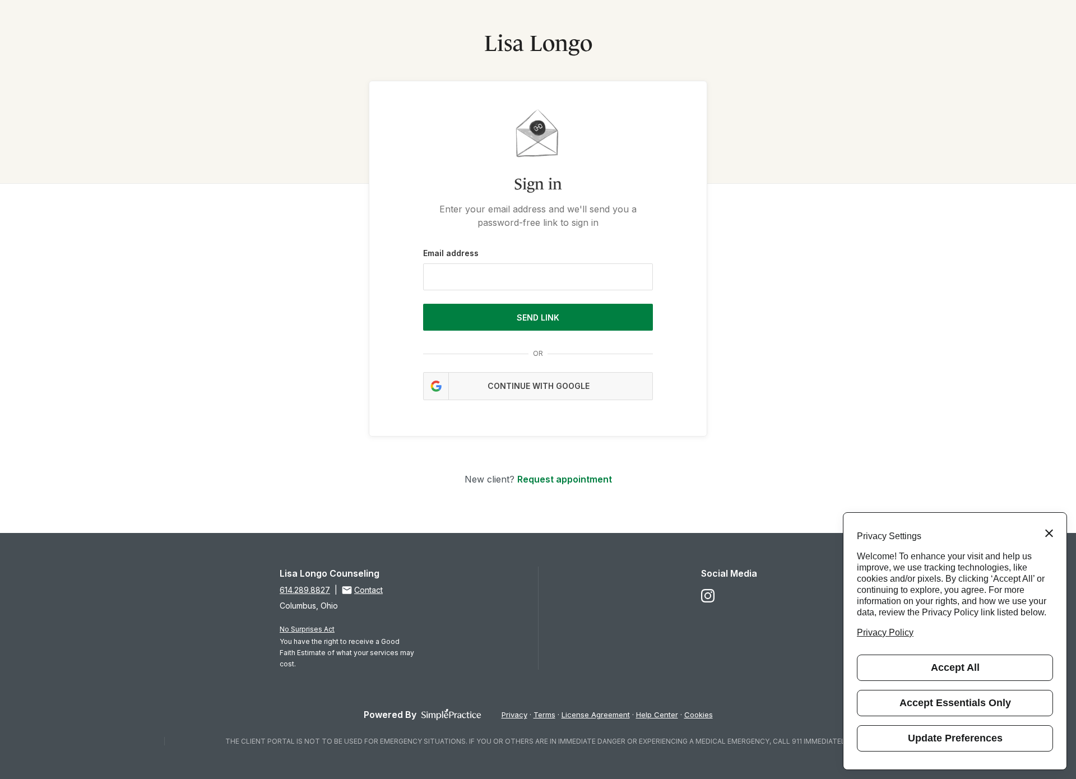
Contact (368, 590)
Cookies (698, 714)
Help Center (657, 714)
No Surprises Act (307, 629)
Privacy (514, 714)
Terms (544, 714)
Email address (451, 253)
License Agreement (596, 714)
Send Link (538, 317)
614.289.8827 (305, 590)
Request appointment (564, 479)
